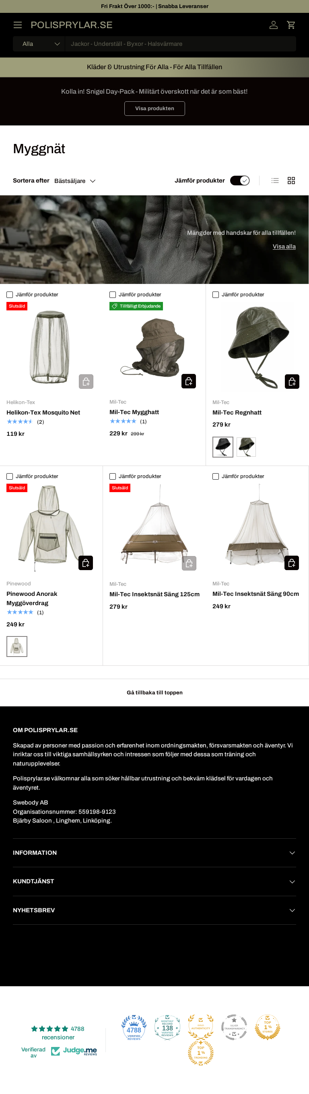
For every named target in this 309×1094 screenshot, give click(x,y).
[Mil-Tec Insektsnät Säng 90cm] (257, 528)
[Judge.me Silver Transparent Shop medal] (234, 1027)
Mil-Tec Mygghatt (134, 412)
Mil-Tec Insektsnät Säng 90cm (255, 594)
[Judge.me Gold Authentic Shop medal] (201, 1027)
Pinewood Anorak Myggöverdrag (32, 598)
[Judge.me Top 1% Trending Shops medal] (201, 1053)
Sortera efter (31, 180)
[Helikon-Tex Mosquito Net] (51, 347)
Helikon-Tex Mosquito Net (43, 412)
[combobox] (154, 43)
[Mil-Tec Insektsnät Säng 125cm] (154, 529)
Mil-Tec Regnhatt (237, 412)
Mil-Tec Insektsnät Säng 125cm (154, 594)
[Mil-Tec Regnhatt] (257, 347)
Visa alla (284, 246)
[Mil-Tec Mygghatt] (154, 347)
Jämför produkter (200, 180)
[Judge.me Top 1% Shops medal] (267, 1027)
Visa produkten (154, 108)
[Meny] (18, 25)
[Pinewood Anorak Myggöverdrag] (51, 528)
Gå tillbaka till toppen (155, 693)
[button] (291, 25)
